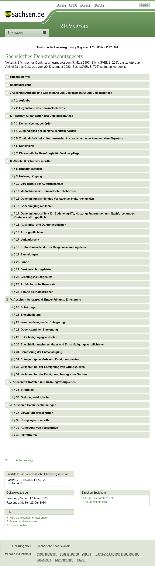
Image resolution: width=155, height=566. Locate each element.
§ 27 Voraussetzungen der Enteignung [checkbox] (39, 322)
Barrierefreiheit (19, 525)
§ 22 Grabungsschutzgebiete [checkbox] (33, 276)
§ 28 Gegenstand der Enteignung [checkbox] (36, 329)
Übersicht (61, 5)
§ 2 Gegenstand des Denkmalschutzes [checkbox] (39, 108)
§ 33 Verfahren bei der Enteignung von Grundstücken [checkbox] (49, 366)
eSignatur (99, 5)
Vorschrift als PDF (96, 501)
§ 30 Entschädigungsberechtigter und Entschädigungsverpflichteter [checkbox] (59, 344)
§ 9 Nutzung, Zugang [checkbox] (28, 176)
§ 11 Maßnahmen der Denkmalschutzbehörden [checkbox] (45, 191)
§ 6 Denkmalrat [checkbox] (24, 145)
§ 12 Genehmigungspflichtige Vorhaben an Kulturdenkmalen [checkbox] (54, 198)
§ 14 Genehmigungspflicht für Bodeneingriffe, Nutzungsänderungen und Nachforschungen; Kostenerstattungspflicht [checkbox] (75, 215)
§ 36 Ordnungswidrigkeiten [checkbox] (32, 397)
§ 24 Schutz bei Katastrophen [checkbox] (33, 291)
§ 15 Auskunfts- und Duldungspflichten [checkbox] (40, 224)
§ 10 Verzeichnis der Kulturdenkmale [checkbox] (38, 183)
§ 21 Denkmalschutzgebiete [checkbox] (32, 269)
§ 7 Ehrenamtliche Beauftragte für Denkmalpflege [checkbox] (46, 153)
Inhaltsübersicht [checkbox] (20, 84)
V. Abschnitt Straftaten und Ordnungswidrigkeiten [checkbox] (42, 382)
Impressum (85, 5)
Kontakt (73, 5)
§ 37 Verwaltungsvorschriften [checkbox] (33, 412)
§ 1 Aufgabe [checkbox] (22, 100)
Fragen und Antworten (23, 521)
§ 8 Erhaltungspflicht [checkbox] (28, 168)
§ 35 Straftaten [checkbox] (24, 389)
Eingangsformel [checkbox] (19, 76)
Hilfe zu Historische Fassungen (29, 517)
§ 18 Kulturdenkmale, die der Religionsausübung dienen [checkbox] (51, 247)
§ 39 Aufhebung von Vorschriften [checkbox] (36, 427)
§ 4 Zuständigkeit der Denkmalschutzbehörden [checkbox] (45, 130)
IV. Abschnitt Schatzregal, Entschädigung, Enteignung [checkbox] (45, 299)
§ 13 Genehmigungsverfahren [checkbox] (33, 206)
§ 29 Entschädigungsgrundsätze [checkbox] (35, 337)
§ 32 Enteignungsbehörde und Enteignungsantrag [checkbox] (47, 359)
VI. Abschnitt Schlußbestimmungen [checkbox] (32, 405)
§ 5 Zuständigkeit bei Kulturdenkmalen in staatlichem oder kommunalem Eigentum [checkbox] (68, 138)
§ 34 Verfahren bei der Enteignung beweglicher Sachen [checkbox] (50, 374)
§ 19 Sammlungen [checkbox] (26, 254)
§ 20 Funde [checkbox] (21, 262)
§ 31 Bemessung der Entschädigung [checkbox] (38, 352)
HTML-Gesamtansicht (99, 498)
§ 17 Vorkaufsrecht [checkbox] (26, 239)
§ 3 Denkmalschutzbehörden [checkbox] (33, 123)
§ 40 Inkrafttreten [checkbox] (25, 435)
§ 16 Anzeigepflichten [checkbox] (28, 232)
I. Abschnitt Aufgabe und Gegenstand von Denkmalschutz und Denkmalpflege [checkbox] (60, 92)
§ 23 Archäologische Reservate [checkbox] (34, 284)
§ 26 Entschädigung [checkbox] (27, 314)
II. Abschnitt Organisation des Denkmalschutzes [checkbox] (41, 115)
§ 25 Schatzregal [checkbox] (25, 307)
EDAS (81, 559)
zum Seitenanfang (20, 460)
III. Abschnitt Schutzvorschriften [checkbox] (30, 161)
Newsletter (44, 559)
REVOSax (74, 26)
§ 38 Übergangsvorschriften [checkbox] (32, 420)
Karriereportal (64, 559)
